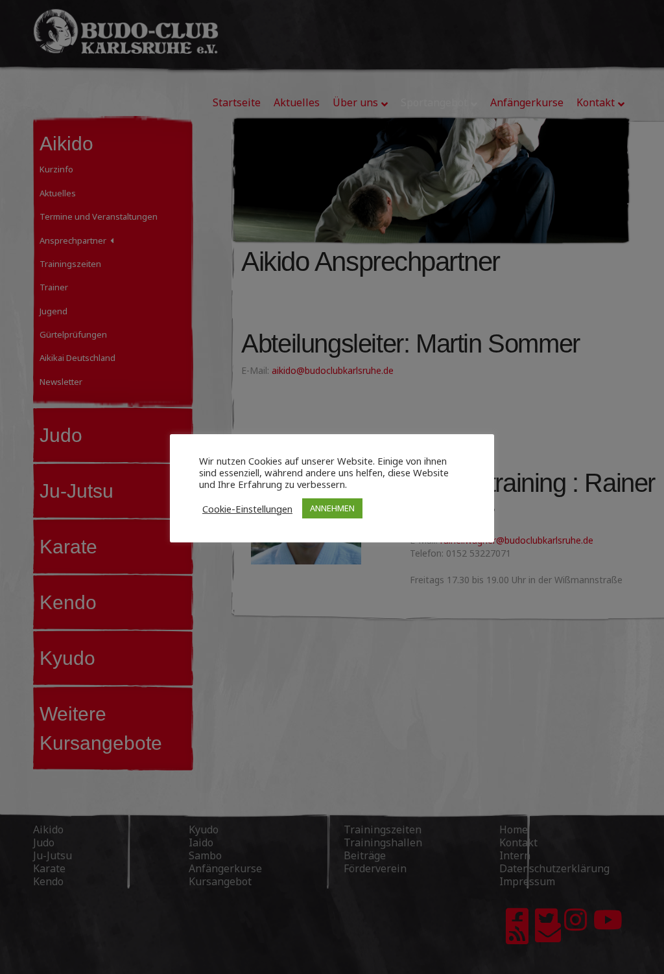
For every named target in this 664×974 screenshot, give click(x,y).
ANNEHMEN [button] (332, 508)
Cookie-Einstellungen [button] (247, 509)
